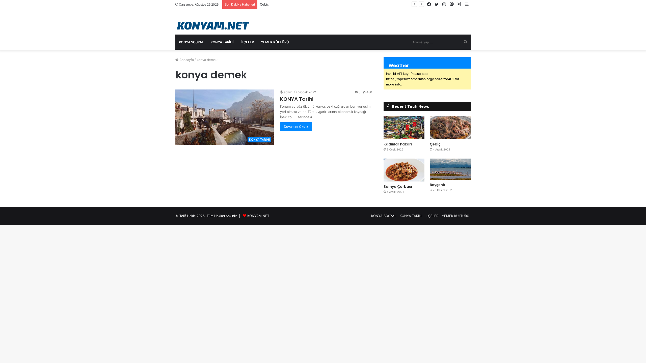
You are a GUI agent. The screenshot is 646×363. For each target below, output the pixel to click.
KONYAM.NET (258, 216)
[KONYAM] (214, 25)
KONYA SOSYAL (191, 42)
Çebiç (435, 144)
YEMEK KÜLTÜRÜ (275, 42)
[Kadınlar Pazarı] (404, 127)
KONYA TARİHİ (222, 42)
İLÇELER (247, 42)
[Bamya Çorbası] (404, 170)
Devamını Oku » (296, 127)
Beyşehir (437, 184)
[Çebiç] (450, 127)
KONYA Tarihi (296, 99)
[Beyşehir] (450, 169)
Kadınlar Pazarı (398, 144)
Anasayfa (186, 60)
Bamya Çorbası (398, 186)
